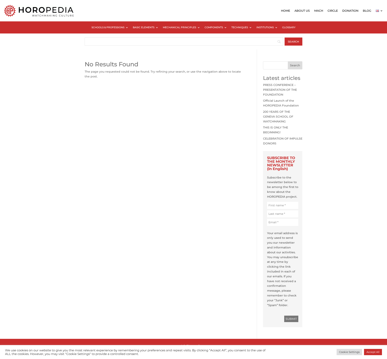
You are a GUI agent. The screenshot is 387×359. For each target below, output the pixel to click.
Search (295, 65)
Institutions (265, 27)
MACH (318, 11)
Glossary (288, 27)
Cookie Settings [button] (349, 352)
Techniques (239, 27)
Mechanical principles (179, 27)
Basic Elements (143, 27)
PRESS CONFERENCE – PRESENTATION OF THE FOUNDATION (280, 89)
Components (214, 27)
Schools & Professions (108, 27)
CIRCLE (333, 11)
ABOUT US (302, 11)
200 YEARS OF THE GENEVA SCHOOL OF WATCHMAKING (278, 116)
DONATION (350, 11)
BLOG (367, 11)
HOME (285, 11)
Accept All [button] (373, 352)
